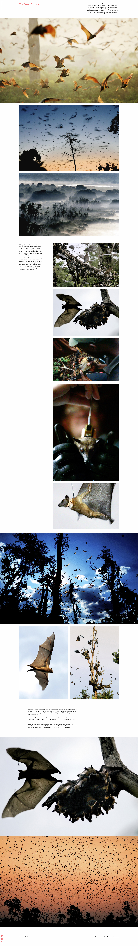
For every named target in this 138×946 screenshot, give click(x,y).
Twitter (109, 937)
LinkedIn (103, 937)
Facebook (116, 937)
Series (2, 8)
